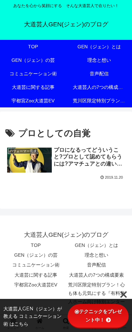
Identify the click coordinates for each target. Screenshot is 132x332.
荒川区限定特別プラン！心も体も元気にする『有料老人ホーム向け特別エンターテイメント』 (96, 297)
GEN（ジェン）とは (96, 245)
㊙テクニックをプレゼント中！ (98, 315)
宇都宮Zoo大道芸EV (35, 284)
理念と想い (96, 255)
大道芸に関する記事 (36, 275)
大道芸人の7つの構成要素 (96, 275)
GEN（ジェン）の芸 (36, 255)
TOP (36, 245)
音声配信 (96, 264)
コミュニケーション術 (36, 264)
